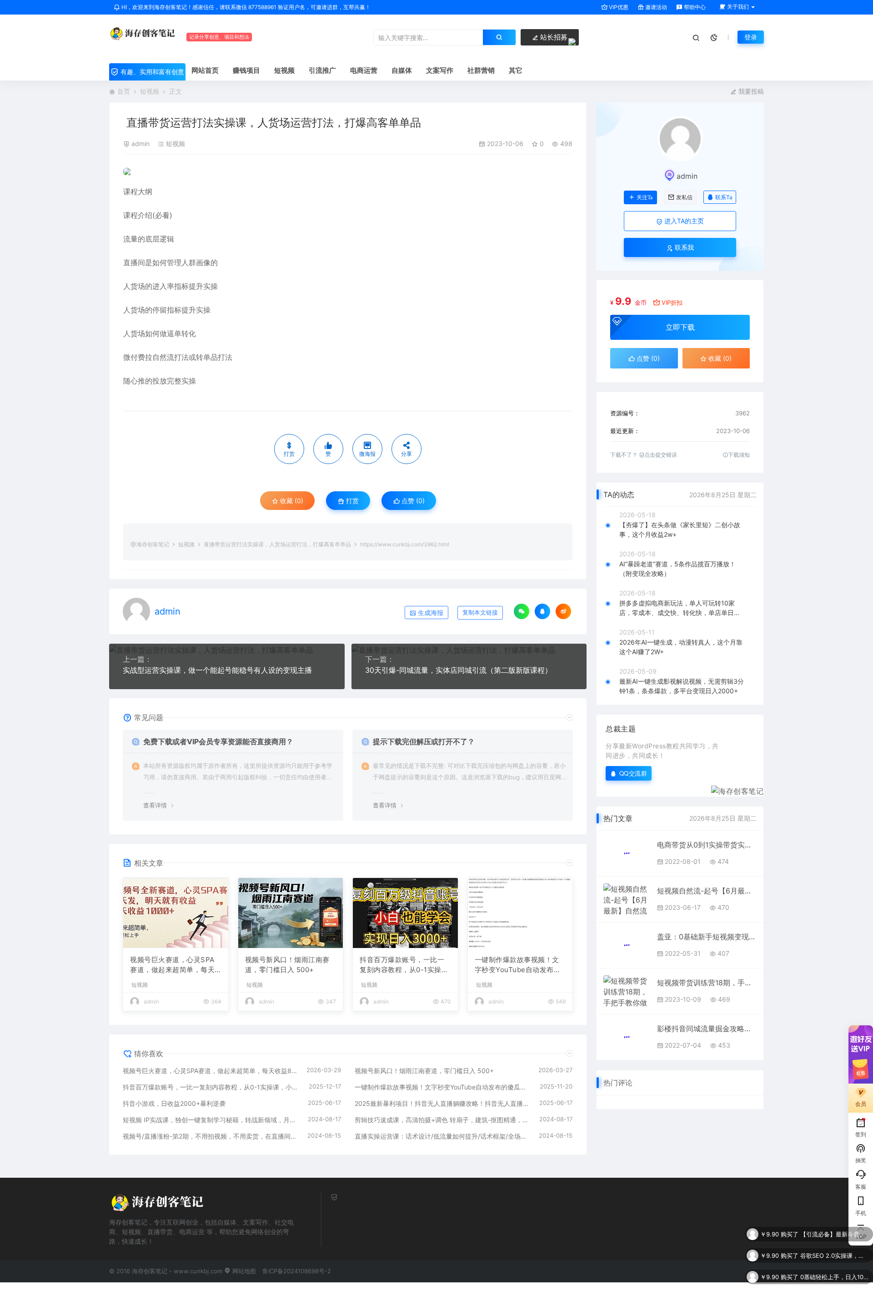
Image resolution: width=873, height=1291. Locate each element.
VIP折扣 (672, 302)
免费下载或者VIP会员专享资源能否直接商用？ (218, 741)
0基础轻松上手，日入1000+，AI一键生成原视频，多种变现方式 (834, 1260)
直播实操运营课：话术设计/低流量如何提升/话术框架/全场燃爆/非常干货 (442, 1136)
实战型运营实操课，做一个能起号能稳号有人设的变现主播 (217, 670)
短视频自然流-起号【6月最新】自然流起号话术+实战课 (707, 890)
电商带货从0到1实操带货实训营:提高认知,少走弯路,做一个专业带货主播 (707, 844)
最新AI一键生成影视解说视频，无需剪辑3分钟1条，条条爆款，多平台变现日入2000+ (681, 686)
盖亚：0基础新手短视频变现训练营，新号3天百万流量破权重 (707, 936)
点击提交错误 (660, 454)
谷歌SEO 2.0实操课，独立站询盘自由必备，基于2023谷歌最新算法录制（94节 (834, 1238)
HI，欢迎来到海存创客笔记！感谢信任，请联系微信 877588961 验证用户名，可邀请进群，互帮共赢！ (245, 7)
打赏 (351, 500)
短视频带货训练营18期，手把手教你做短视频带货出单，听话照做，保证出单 (707, 982)
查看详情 (155, 805)
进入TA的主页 (683, 221)
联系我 (683, 247)
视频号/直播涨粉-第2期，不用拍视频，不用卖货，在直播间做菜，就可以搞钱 (210, 1136)
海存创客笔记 (152, 544)
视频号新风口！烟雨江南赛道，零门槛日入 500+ (287, 964)
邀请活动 (655, 7)
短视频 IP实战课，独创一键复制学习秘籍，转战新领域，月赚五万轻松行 (211, 1120)
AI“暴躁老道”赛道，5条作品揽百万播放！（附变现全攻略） (677, 568)
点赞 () (412, 500)
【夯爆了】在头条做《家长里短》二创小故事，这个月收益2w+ (679, 529)
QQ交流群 (633, 773)
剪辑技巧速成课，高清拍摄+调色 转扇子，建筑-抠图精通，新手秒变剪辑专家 (443, 1120)
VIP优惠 (617, 7)
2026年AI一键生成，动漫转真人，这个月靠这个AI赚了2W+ (681, 647)
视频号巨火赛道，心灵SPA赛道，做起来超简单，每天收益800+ (172, 965)
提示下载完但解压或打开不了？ (424, 741)
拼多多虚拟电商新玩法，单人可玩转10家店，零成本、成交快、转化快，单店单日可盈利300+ (679, 608)
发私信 (684, 197)
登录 (750, 37)
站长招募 (552, 37)
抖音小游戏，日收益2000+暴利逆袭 (174, 1103)
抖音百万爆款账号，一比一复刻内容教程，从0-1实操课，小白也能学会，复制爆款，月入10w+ (402, 965)
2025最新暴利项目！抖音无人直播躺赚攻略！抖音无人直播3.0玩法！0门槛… (443, 1103)
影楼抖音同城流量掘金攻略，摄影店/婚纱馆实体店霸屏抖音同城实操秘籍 (707, 1028)
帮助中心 (694, 7)
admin (140, 143)
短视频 (149, 91)
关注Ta (644, 197)
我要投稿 (750, 91)
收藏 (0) (290, 500)
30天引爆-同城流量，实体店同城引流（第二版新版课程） (458, 670)
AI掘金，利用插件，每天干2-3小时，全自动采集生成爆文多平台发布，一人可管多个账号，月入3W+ (834, 1281)
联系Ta (724, 197)
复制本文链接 (480, 612)
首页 (123, 91)
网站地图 (243, 1271)
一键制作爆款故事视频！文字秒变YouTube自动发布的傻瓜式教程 (518, 965)
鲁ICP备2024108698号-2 (296, 1271)
